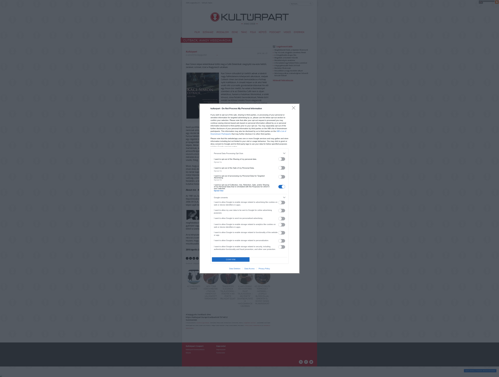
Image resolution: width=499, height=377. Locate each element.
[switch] (281, 159)
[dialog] (249, 188)
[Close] (294, 108)
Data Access (249, 269)
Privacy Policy (264, 269)
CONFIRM (231, 260)
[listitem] (249, 153)
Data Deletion (234, 269)
